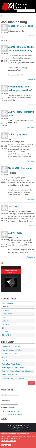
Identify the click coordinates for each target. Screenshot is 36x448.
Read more (31, 36)
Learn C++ (5, 357)
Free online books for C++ (11, 346)
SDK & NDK (6, 335)
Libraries (5, 331)
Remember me (8, 407)
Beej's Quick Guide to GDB (11, 374)
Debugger (5, 310)
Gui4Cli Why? (16, 232)
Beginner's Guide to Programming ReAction (17, 371)
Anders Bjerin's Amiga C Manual (13, 367)
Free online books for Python (12, 350)
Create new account (12, 411)
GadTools (13, 206)
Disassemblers (7, 314)
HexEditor (5, 324)
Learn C (5, 360)
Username (5, 394)
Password (5, 401)
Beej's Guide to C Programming (13, 378)
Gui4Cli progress (17, 134)
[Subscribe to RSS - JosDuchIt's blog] (2, 263)
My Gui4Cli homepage (20, 168)
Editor (4, 317)
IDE (3, 328)
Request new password (13, 414)
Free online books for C (10, 353)
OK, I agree (6, 445)
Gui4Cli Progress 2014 (20, 26)
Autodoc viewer (7, 303)
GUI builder (6, 321)
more (31, 383)
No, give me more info (8, 441)
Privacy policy (19, 430)
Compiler (5, 307)
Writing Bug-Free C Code (11, 364)
